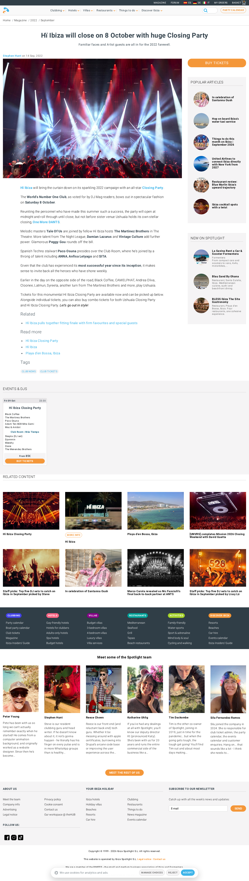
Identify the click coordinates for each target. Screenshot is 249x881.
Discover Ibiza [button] (151, 10)
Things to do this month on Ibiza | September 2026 (223, 141)
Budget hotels (54, 643)
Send (238, 808)
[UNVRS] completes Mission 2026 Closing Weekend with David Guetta (217, 535)
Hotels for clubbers (57, 627)
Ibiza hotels (93, 799)
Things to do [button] (127, 10)
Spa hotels (52, 638)
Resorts (213, 622)
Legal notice (10, 814)
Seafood (132, 627)
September (48, 20)
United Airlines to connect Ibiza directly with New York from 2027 (226, 163)
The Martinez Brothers (17, 417)
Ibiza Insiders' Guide (18, 643)
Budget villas (94, 622)
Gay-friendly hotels (57, 622)
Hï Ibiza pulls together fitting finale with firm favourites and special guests (82, 323)
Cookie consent (53, 804)
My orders (221, 2)
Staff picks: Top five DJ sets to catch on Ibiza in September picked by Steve (29, 593)
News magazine (137, 814)
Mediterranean (136, 622)
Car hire (213, 632)
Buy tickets (217, 63)
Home (7, 20)
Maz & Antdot (12, 427)
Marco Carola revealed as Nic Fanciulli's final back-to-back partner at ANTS (153, 593)
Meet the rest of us (124, 772)
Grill (129, 632)
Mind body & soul (178, 638)
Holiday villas (94, 804)
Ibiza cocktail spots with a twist (225, 206)
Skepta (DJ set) (14, 436)
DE (199, 2)
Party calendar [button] (233, 10)
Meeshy (9, 442)
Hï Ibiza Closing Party (42, 341)
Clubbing (132, 799)
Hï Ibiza (31, 347)
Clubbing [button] (56, 10)
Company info (11, 804)
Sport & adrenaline (179, 632)
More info (73, 535)
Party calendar (15, 622)
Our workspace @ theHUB (59, 814)
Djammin (10, 439)
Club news (29, 371)
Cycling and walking (180, 643)
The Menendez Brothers (18, 449)
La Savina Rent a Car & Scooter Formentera (227, 252)
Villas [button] (86, 10)
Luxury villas (94, 638)
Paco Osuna (12, 420)
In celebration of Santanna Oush (223, 99)
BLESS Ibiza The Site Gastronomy (226, 300)
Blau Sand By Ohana (225, 276)
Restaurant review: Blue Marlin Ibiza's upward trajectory (224, 184)
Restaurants (134, 804)
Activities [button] (176, 615)
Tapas (131, 638)
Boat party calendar (18, 627)
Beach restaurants (138, 643)
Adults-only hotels (57, 632)
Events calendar (218, 638)
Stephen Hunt (12, 55)
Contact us (51, 809)
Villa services (94, 643)
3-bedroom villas (97, 627)
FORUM (175, 2)
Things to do (134, 809)
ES (189, 2)
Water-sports (176, 627)
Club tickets (48, 371)
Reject (172, 872)
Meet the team (11, 799)
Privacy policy (52, 799)
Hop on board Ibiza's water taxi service (225, 120)
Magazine (160, 2)
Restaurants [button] (104, 10)
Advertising (10, 809)
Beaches (214, 627)
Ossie (8, 446)
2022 (33, 20)
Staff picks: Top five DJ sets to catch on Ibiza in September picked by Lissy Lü (216, 593)
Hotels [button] (72, 10)
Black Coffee (12, 414)
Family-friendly (177, 622)
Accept (188, 872)
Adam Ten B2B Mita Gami (19, 424)
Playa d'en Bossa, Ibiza (43, 353)
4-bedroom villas (97, 632)
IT (209, 2)
